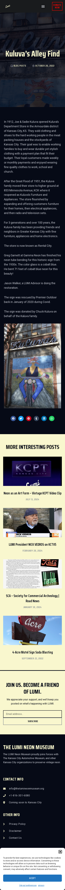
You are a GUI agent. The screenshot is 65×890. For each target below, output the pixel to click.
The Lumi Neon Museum (28, 747)
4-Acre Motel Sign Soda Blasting (32, 652)
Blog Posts (20, 66)
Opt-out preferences (28, 885)
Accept (32, 878)
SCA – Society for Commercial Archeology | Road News (32, 598)
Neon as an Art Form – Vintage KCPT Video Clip (33, 493)
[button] (60, 851)
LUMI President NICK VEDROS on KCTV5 (32, 544)
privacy (41, 885)
